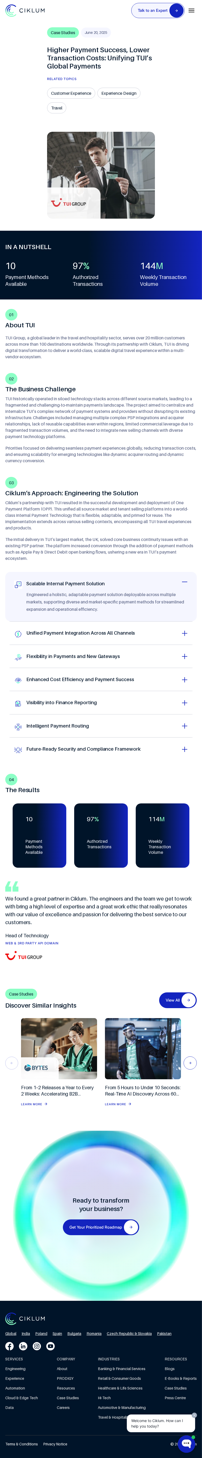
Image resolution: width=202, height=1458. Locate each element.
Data (9, 1407)
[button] (190, 1063)
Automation (15, 1388)
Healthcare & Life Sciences (120, 1388)
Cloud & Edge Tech (21, 1398)
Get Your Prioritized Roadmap (95, 1227)
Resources (66, 1388)
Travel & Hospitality (114, 1417)
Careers (63, 1407)
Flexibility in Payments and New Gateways (73, 656)
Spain (57, 1333)
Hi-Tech (104, 1398)
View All (173, 1000)
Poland (41, 1333)
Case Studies (68, 1398)
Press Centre (175, 1398)
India (26, 1333)
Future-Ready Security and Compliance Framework (83, 749)
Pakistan (164, 1333)
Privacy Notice (55, 1444)
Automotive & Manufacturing (122, 1407)
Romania (94, 1333)
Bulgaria (74, 1333)
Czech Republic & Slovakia (129, 1333)
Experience (14, 1378)
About (62, 1368)
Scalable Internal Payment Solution (65, 583)
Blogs (170, 1368)
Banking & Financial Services (121, 1368)
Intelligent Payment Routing (57, 726)
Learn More (31, 1104)
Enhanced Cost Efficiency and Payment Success (80, 679)
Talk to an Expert (153, 10)
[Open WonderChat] (186, 1444)
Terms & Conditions (21, 1444)
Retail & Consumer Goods (119, 1378)
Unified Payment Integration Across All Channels (80, 633)
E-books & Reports (181, 1378)
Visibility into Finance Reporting (61, 702)
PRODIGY (65, 1378)
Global (10, 1333)
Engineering (15, 1368)
